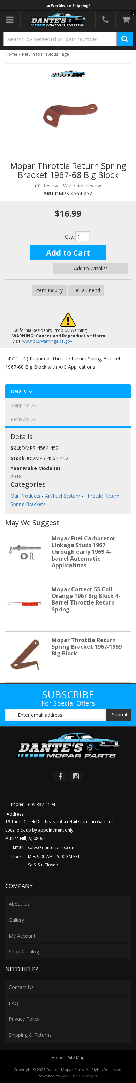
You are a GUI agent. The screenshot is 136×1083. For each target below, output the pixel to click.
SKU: (49, 193)
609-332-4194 (41, 805)
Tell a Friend (86, 290)
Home (11, 54)
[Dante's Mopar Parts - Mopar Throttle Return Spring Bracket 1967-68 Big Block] (67, 76)
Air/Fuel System (62, 495)
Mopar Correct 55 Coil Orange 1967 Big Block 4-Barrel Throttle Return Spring (86, 599)
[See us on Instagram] (76, 776)
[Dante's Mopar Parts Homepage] (58, 19)
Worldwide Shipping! (70, 5)
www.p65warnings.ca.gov (47, 341)
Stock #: (20, 458)
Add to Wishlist (90, 268)
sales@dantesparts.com (52, 847)
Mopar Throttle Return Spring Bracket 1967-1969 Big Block (87, 646)
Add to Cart (68, 252)
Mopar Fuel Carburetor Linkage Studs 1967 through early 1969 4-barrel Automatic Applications (83, 552)
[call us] (105, 19)
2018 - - (19, 476)
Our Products (25, 495)
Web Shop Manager (79, 1075)
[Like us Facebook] (60, 776)
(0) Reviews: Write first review (68, 185)
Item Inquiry (49, 290)
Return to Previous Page (45, 54)
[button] (68, 39)
